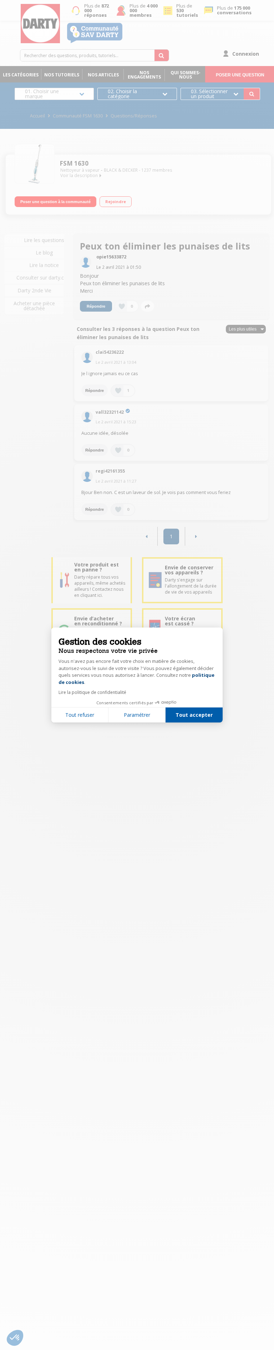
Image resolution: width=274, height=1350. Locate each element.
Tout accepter (194, 714)
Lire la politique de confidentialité (92, 692)
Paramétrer (137, 714)
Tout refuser (79, 714)
